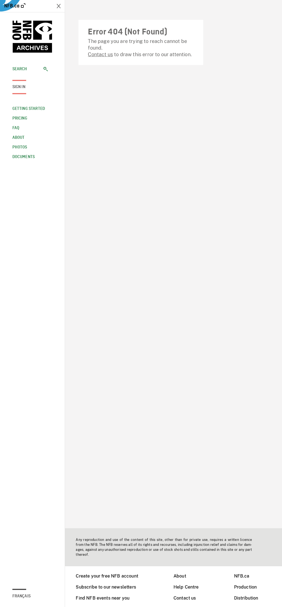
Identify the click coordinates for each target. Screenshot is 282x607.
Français (21, 596)
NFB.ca (242, 576)
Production (245, 587)
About (179, 576)
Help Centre (186, 587)
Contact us (100, 54)
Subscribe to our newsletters (106, 587)
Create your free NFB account (107, 576)
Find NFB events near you (102, 598)
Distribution (246, 598)
